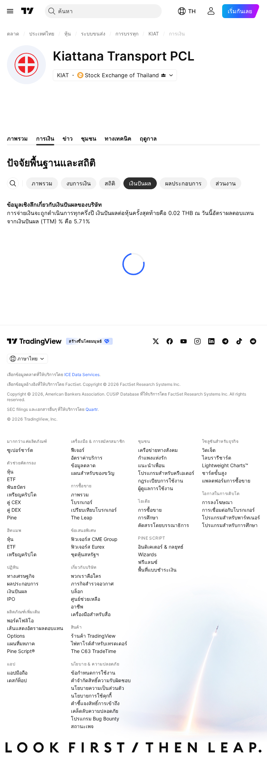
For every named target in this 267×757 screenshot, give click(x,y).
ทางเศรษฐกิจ (20, 576)
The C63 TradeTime (93, 651)
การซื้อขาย (150, 510)
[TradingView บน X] (156, 341)
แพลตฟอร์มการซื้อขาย (226, 481)
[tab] (42, 183)
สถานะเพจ (82, 726)
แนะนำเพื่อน (151, 465)
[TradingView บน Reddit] (253, 341)
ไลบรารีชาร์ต (216, 458)
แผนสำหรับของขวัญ (92, 473)
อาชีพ (77, 606)
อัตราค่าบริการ (87, 458)
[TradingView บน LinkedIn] (211, 341)
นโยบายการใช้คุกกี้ (91, 696)
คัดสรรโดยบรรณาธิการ (163, 525)
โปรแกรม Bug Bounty (95, 719)
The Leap (81, 517)
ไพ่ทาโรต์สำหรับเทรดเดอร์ (99, 643)
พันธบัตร (16, 487)
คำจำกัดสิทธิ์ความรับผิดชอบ (101, 680)
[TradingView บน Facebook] (170, 341)
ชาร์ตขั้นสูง (214, 473)
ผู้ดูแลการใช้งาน (155, 488)
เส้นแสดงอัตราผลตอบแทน (35, 628)
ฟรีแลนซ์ (147, 562)
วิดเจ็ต (209, 450)
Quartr (92, 409)
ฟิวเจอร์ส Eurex (88, 547)
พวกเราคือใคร (86, 576)
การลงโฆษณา (217, 502)
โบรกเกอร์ (81, 502)
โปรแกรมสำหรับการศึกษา (230, 525)
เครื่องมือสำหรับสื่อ (91, 614)
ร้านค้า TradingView (93, 636)
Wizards (147, 554)
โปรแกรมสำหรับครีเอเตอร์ (166, 473)
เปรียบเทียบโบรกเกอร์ (94, 510)
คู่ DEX (14, 510)
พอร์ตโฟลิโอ (20, 620)
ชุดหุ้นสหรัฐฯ (85, 554)
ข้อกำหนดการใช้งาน (93, 673)
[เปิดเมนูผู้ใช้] (10, 11)
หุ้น (10, 472)
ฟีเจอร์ (77, 450)
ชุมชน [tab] (88, 138)
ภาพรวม (80, 494)
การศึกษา (148, 517)
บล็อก (77, 591)
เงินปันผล (17, 591)
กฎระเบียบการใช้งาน (160, 481)
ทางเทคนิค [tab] (118, 138)
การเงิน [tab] (45, 138)
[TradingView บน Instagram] (197, 341)
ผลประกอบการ (23, 584)
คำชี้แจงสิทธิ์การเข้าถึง (95, 703)
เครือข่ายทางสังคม (158, 450)
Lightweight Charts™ (225, 465)
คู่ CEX (14, 502)
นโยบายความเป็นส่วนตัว (97, 688)
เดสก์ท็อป (17, 680)
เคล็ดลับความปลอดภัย (94, 711)
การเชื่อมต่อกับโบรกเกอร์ (228, 510)
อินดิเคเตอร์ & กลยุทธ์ (161, 547)
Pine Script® (21, 651)
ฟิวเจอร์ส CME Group (94, 539)
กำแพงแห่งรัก (152, 458)
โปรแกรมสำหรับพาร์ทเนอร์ (231, 517)
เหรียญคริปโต (22, 494)
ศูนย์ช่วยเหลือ (85, 599)
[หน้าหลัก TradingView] (27, 11)
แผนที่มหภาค (21, 643)
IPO (11, 599)
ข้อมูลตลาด (83, 465)
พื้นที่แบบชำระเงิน (157, 570)
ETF (11, 479)
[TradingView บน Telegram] (225, 341)
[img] (163, 75)
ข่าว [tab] (68, 138)
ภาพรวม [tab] (17, 138)
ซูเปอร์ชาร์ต (20, 450)
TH (192, 11)
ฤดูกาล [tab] (148, 138)
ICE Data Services (81, 374)
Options (16, 636)
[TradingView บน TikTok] (239, 341)
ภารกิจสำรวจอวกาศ (92, 584)
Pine (12, 517)
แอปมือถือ (17, 673)
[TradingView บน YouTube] (183, 341)
